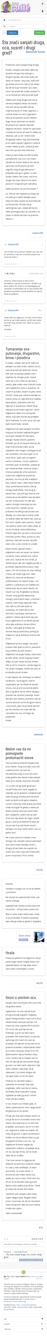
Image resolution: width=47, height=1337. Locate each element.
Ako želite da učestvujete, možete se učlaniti (20, 1244)
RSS (5, 1319)
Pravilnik (26, 1299)
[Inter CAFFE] (15, 7)
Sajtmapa (7, 1329)
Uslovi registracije (19, 1301)
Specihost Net (22, 1307)
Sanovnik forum (35, 52)
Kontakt (7, 1324)
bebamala (38, 734)
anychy (39, 869)
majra (13, 273)
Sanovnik (26, 1305)
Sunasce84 (37, 233)
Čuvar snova (25, 935)
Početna (7, 1252)
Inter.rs (19, 1305)
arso (41, 1227)
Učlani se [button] (39, 32)
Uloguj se (12, 32)
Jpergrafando (9, 1309)
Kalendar (7, 1307)
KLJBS (31, 1307)
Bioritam (33, 1305)
